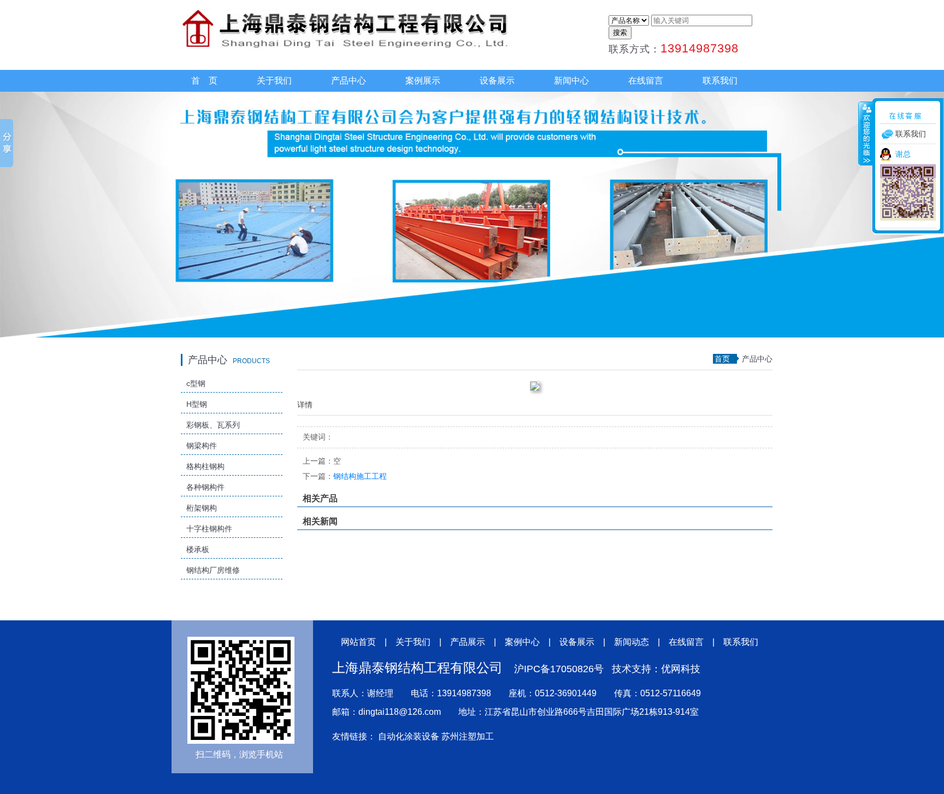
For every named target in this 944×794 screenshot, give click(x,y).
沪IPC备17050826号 (559, 668)
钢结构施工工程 (345, 476)
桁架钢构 (201, 507)
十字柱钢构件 (209, 528)
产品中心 (348, 80)
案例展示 (422, 80)
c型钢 (195, 383)
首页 (722, 358)
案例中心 (522, 642)
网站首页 (358, 642)
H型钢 (196, 404)
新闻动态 (631, 642)
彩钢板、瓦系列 (213, 424)
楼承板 (197, 549)
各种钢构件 (205, 487)
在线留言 (645, 80)
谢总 (903, 154)
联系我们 (720, 80)
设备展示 (497, 80)
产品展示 (467, 642)
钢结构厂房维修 (213, 570)
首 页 (204, 80)
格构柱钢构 (205, 466)
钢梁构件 (201, 445)
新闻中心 (571, 80)
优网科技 (680, 668)
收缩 (866, 133)
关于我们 (274, 80)
